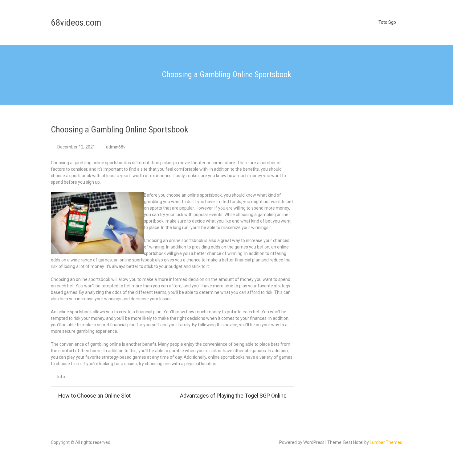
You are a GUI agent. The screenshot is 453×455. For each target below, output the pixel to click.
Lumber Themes (386, 442)
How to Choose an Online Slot (94, 395)
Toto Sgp (387, 22)
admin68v (115, 146)
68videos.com (76, 22)
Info (61, 376)
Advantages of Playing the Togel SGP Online (233, 395)
